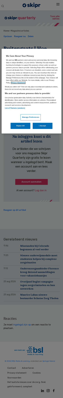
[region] (32, 91)
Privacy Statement (18, 83)
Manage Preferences (30, 117)
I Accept (42, 126)
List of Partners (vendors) (15, 108)
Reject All (20, 126)
